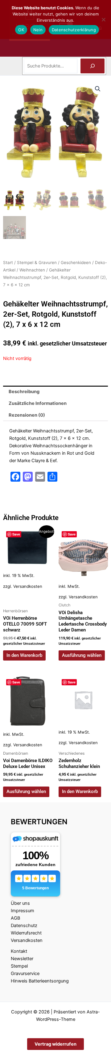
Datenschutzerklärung (74, 29)
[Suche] (92, 66)
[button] (97, 88)
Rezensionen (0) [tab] (27, 415)
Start (8, 262)
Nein (38, 29)
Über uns (20, 903)
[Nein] (103, 19)
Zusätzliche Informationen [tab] (38, 403)
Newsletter (22, 958)
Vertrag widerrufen (55, 1044)
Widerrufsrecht (26, 933)
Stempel (19, 966)
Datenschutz (24, 925)
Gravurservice (25, 973)
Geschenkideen (76, 262)
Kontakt (19, 951)
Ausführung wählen (81, 655)
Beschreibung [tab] (24, 391)
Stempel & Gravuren (37, 262)
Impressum (22, 910)
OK (21, 29)
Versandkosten (27, 586)
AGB (15, 918)
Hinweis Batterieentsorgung (40, 981)
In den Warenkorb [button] (24, 655)
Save (16, 534)
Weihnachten (32, 269)
